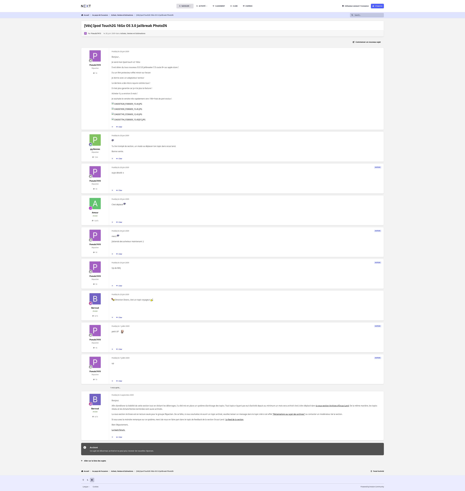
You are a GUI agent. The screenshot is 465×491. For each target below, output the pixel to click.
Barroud (95, 308)
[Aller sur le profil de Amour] (95, 203)
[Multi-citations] (112, 127)
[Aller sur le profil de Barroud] (95, 299)
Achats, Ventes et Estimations (132, 33)
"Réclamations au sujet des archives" (289, 414)
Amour (95, 212)
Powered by (372, 487)
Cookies (95, 487)
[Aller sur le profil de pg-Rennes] (95, 140)
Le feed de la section (234, 419)
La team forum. (118, 430)
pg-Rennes (95, 149)
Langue (86, 487)
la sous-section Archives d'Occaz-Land (332, 405)
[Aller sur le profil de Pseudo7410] (85, 33)
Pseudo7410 (96, 33)
